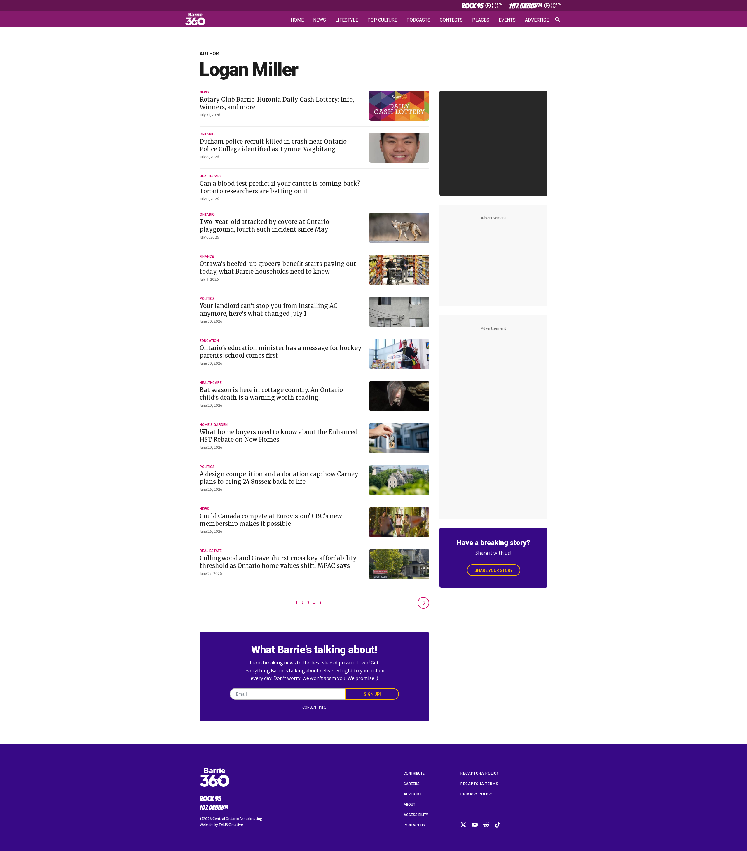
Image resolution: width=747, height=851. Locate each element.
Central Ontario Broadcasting (237, 819)
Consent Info (314, 707)
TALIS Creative (231, 824)
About (409, 805)
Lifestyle (346, 20)
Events (507, 20)
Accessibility (416, 815)
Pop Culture (382, 20)
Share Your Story (493, 570)
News (319, 20)
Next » (423, 603)
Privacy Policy (476, 794)
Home (297, 20)
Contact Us (414, 825)
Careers (412, 784)
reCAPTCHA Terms (479, 784)
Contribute (414, 773)
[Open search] (558, 19)
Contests (451, 20)
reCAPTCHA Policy (479, 773)
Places (480, 20)
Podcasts (418, 20)
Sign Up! (372, 694)
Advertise (537, 20)
